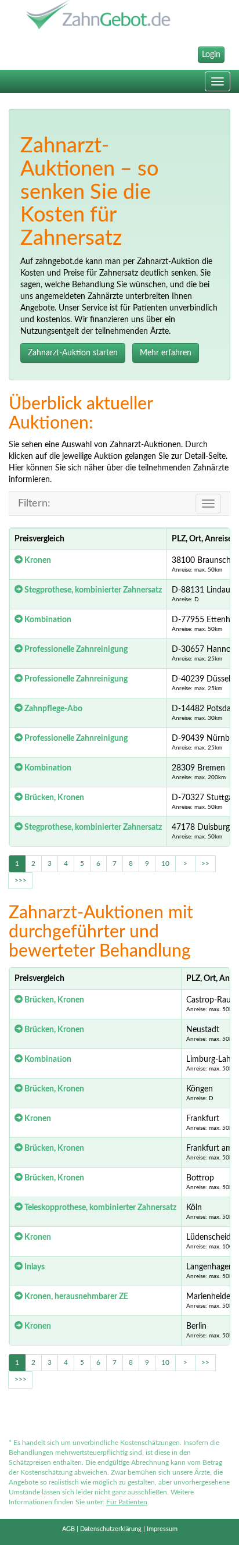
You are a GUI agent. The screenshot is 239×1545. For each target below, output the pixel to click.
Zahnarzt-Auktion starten (73, 353)
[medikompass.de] (119, 16)
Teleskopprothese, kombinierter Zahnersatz (99, 1208)
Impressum (162, 1529)
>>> (21, 880)
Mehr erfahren (165, 353)
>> (205, 863)
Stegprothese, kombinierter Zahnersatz (92, 590)
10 (165, 863)
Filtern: (34, 503)
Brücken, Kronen (53, 798)
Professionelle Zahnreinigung (75, 649)
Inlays (34, 1267)
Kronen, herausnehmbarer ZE (75, 1297)
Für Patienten (126, 1501)
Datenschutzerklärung (111, 1529)
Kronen (37, 560)
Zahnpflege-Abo (52, 709)
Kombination (47, 620)
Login (211, 55)
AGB (68, 1529)
